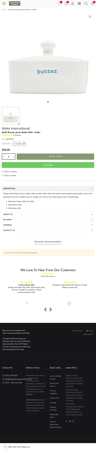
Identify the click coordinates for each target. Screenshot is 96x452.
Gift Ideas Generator (53, 408)
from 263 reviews (48, 276)
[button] (4, 156)
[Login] (72, 3)
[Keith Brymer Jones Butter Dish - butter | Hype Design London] (48, 58)
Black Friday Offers (54, 416)
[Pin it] (24, 144)
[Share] (14, 144)
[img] (48, 273)
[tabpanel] (48, 58)
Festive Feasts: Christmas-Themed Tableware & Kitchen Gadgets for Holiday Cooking (75, 381)
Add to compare (10, 171)
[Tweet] (19, 144)
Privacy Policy (54, 398)
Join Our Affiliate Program (55, 377)
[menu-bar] (5, 3)
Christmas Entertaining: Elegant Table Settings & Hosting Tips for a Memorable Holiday (75, 409)
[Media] (89, 16)
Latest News (71, 367)
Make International (16, 128)
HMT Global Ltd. (31, 400)
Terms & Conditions (53, 392)
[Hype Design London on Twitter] (69, 421)
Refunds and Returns (54, 384)
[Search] (86, 3)
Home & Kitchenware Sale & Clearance (56, 424)
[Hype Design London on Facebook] (66, 421)
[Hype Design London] (15, 3)
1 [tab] (48, 102)
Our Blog (53, 403)
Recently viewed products (48, 241)
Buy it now (48, 165)
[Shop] (79, 3)
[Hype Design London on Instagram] (73, 421)
